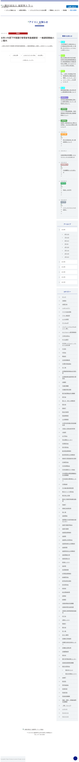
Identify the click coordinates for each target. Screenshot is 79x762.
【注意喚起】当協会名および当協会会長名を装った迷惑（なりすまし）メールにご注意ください (68, 47)
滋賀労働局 (64, 134)
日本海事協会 (66, 466)
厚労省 (64, 397)
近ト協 (64, 631)
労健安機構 (65, 386)
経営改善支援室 (66, 581)
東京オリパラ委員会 (68, 491)
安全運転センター (67, 440)
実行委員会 (65, 447)
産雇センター (66, 562)
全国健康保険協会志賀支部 (69, 372)
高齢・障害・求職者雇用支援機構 (69, 700)
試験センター (66, 620)
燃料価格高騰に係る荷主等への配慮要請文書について (68, 91)
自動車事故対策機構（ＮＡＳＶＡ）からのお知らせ (68, 156)
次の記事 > (40, 55)
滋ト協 (62, 41)
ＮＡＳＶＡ (65, 713)
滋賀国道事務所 (66, 532)
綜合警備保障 (66, 592)
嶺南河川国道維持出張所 (69, 458)
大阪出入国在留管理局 (68, 428)
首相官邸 (64, 689)
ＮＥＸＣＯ (65, 716)
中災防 (64, 349)
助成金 (65, 10)
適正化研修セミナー (71, 673)
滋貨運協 (64, 516)
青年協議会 (65, 685)
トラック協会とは (11, 10)
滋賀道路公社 (64, 97)
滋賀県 (64, 536)
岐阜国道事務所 (66, 451)
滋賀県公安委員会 (67, 540)
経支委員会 (65, 584)
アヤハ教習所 (66, 315)
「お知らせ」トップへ (28, 60)
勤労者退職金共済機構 (68, 393)
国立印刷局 (65, 412)
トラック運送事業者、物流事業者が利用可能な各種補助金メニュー (68, 113)
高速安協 (63, 183)
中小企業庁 (65, 339)
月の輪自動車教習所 (68, 488)
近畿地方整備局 (66, 638)
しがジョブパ (66, 308)
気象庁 (64, 504)
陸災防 (64, 681)
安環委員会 (65, 443)
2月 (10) (67, 253)
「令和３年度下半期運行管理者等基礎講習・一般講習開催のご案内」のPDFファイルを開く (27, 46)
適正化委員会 (66, 666)
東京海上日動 (66, 495)
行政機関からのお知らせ (69, 171)
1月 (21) (67, 257)
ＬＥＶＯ (64, 709)
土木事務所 (65, 419)
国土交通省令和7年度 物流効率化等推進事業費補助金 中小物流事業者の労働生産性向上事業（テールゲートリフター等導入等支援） (68, 61)
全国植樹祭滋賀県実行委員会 (69, 377)
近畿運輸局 (64, 109)
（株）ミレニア (66, 705)
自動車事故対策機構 (66, 152)
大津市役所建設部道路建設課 (69, 424)
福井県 (64, 566)
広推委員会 (65, 462)
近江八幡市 (65, 635)
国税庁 (64, 408)
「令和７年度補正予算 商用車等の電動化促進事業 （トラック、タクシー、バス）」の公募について (69, 77)
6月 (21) (67, 240)
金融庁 (64, 677)
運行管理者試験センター (69, 659)
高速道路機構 (66, 696)
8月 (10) (67, 234)
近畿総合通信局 (66, 648)
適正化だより (69, 670)
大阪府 (64, 432)
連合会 (64, 655)
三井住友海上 (66, 336)
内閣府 (64, 382)
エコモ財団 (65, 319)
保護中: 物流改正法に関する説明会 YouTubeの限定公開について (69, 124)
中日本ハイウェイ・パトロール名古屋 (69, 344)
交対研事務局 (66, 360)
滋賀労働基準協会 (67, 525)
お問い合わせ (72, 7)
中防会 (64, 352)
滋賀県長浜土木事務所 (68, 551)
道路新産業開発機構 (68, 662)
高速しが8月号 (67, 190)
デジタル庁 (65, 323)
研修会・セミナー (55, 10)
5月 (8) (66, 244)
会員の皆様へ (23, 10)
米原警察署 (65, 569)
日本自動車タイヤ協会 (68, 469)
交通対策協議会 (66, 364)
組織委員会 (65, 577)
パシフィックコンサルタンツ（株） (69, 327)
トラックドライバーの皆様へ (69, 209)
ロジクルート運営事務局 (69, 332)
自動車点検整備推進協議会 (69, 611)
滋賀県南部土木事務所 (68, 543)
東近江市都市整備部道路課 (69, 500)
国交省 (62, 55)
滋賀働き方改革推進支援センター (69, 520)
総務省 (64, 596)
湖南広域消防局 (66, 508)
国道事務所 (65, 415)
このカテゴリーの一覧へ (29, 55)
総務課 (64, 599)
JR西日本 (65, 304)
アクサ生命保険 (66, 312)
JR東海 (64, 300)
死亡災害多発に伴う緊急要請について (69, 141)
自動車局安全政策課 (68, 607)
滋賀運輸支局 (64, 164)
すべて (64, 297)
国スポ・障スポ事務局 (68, 401)
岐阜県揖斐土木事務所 (68, 454)
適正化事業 (73, 10)
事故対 (18, 33)
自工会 (64, 616)
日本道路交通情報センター (69, 479)
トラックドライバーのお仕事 (38, 10)
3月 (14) (67, 250)
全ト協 (64, 367)
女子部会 (64, 436)
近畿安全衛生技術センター (69, 643)
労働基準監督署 (66, 389)
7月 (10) (67, 237)
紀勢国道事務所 (66, 573)
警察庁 (64, 623)
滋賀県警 (63, 202)
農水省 (64, 627)
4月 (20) (67, 247)
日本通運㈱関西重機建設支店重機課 (69, 474)
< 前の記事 (15, 55)
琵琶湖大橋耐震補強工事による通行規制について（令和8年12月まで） (68, 101)
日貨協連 (64, 484)
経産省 (64, 588)
